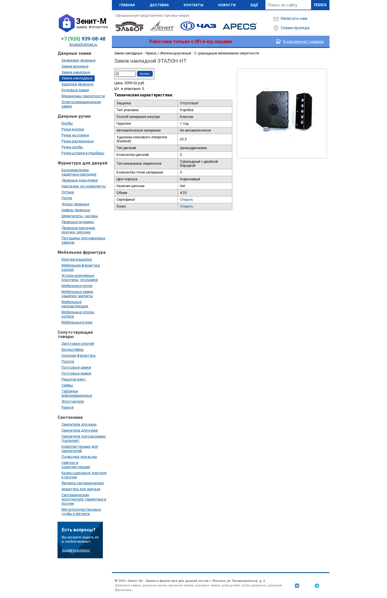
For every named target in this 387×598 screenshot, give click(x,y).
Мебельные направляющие (74, 304)
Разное (67, 407)
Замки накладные (76, 78)
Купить (145, 73)
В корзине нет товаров (303, 41)
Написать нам (294, 18)
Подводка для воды (79, 457)
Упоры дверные (75, 204)
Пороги (67, 361)
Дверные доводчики (79, 180)
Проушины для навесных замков (83, 240)
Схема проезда (295, 28)
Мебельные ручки (76, 322)
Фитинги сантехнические (82, 483)
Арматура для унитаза (80, 489)
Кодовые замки (75, 90)
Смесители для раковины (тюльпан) (83, 438)
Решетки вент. (73, 379)
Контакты (193, 5)
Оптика (67, 192)
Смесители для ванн (79, 424)
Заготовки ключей (77, 343)
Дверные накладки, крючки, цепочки (78, 230)
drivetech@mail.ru (83, 45)
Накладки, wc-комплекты (83, 186)
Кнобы (67, 123)
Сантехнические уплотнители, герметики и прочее (83, 499)
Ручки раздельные (77, 141)
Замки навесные (75, 72)
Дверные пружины (77, 222)
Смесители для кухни (79, 430)
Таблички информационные (76, 393)
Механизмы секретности (83, 96)
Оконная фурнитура (78, 355)
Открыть (186, 200)
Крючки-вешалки (76, 259)
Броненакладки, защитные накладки (78, 172)
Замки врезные (74, 66)
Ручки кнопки (72, 129)
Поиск (320, 5)
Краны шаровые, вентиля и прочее (84, 475)
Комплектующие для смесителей (79, 448)
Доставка (159, 5)
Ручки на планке (75, 135)
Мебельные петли (76, 286)
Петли (66, 198)
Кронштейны (72, 349)
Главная (127, 5)
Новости (227, 5)
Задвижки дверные (78, 60)
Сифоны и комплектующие (75, 464)
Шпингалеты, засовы (79, 216)
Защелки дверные (77, 84)
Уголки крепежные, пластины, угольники (79, 277)
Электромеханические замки (81, 104)
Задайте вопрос (76, 550)
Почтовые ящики (76, 373)
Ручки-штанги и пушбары (82, 153)
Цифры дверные (75, 210)
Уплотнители (72, 401)
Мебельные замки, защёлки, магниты (77, 294)
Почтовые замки (76, 367)
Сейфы (67, 385)
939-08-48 (83, 39)
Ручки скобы (72, 147)
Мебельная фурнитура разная (80, 267)
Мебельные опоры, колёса (78, 314)
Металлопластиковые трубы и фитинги (81, 511)
